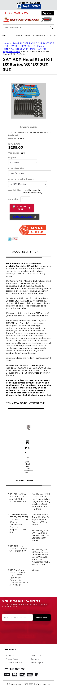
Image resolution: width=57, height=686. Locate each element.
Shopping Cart (37, 662)
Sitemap (35, 659)
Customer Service (38, 35)
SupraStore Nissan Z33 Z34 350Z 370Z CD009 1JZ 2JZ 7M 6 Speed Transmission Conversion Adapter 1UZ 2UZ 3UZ (19, 523)
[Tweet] (9, 240)
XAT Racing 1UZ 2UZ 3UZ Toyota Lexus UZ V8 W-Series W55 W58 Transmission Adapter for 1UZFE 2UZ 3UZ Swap (41, 557)
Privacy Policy (12, 659)
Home (6, 43)
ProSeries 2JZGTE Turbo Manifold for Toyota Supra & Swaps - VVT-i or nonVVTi (41, 519)
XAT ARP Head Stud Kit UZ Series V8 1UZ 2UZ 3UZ (18, 548)
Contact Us (36, 655)
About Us (10, 655)
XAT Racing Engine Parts (23, 49)
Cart (49, 13)
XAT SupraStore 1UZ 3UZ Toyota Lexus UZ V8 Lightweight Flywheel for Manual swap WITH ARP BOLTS (19, 577)
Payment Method (14, 669)
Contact (49, 35)
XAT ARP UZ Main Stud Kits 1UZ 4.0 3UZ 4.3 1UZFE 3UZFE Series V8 (18, 498)
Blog (55, 35)
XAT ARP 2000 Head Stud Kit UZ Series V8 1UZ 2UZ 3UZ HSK (28, 470)
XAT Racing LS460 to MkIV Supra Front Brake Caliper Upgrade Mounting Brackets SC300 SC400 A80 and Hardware (41, 501)
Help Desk (10, 649)
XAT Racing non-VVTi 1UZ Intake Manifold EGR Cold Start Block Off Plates (41, 535)
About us (19, 35)
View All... (36, 570)
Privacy (27, 35)
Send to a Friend (23, 216)
